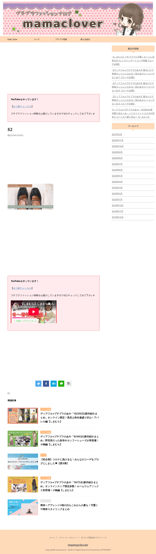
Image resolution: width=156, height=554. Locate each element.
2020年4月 (117, 181)
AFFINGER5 (105, 550)
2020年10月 (118, 146)
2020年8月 (117, 158)
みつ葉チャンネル (22, 106)
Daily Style (12, 39)
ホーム (52, 537)
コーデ (37, 39)
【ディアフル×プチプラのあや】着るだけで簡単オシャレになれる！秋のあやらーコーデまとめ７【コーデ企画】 (133, 74)
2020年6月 (117, 170)
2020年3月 (117, 187)
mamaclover (78, 545)
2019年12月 (117, 205)
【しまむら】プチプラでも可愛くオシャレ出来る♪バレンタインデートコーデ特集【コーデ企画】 (133, 60)
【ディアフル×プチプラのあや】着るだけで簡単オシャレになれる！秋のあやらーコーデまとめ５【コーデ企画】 (133, 100)
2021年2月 (117, 134)
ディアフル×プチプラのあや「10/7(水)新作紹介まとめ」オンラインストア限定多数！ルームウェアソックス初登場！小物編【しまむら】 (69, 486)
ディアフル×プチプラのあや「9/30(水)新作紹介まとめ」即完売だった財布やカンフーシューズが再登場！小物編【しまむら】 (69, 440)
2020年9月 (117, 152)
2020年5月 (117, 175)
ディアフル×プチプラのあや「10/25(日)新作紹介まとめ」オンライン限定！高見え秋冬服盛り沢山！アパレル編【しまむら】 (69, 417)
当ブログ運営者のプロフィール (94, 537)
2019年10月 (118, 217)
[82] (54, 384)
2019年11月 (117, 211)
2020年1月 (117, 199)
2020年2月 (117, 193)
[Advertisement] (54, 70)
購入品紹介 (85, 39)
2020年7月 (117, 164)
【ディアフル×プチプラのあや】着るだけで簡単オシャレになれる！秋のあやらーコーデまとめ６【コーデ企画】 (133, 87)
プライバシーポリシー (68, 537)
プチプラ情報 (61, 39)
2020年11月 (117, 140)
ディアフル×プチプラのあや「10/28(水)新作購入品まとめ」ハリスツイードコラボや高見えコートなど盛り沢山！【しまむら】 (133, 113)
